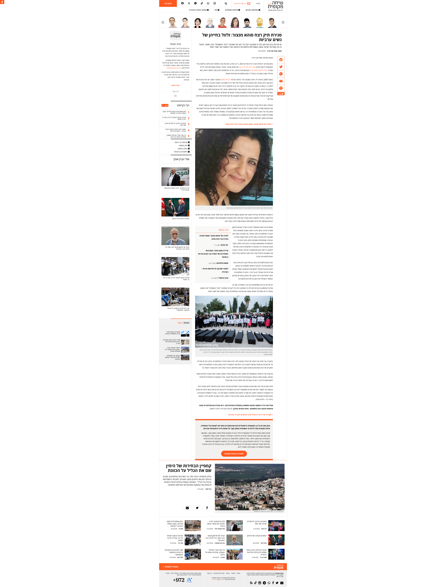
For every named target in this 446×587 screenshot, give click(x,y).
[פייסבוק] (182, 3)
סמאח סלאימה (222, 263)
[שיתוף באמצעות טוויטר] (280, 66)
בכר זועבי (208, 489)
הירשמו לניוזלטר (240, 3)
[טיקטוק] (202, 3)
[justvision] (189, 580)
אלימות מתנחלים (231, 10)
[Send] (226, 3)
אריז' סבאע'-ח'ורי (220, 529)
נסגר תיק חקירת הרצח (247, 67)
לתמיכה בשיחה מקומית (234, 453)
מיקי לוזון (180, 557)
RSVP (222, 579)
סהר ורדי (180, 543)
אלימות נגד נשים (181, 142)
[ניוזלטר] (281, 582)
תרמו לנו (168, 3)
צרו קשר (209, 573)
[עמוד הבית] (275, 5)
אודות (258, 3)
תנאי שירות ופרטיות (218, 573)
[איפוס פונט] (280, 94)
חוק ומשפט (183, 145)
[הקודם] (283, 22)
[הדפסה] (280, 88)
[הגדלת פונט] (282, 94)
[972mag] (178, 580)
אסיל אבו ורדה (272, 51)
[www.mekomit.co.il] (185, 334)
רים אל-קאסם (225, 79)
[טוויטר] (189, 3)
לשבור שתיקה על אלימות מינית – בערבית (214, 270)
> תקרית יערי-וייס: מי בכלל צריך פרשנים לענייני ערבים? (250, 414)
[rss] (251, 582)
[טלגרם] (195, 3)
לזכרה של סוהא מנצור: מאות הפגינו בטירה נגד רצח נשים (214, 237)
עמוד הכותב (175, 85)
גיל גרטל (264, 529)
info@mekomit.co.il (173, 68)
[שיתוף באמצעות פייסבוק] (280, 59)
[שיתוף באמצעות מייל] (280, 81)
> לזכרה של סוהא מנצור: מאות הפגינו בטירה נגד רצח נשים (249, 124)
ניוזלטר (228, 573)
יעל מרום (224, 245)
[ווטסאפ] (208, 3)
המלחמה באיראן (252, 10)
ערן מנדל (214, 579)
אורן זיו (181, 529)
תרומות (233, 573)
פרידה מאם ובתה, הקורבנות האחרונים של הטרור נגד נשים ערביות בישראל (213, 253)
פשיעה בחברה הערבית (198, 10)
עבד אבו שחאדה (220, 543)
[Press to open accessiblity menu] (2, 2)
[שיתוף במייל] (187, 508)
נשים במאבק (182, 148)
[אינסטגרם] (214, 3)
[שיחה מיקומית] (278, 567)
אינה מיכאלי (223, 278)
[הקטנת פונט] (279, 94)
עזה (216, 10)
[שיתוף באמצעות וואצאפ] (280, 73)
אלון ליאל (263, 543)
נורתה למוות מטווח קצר (259, 70)
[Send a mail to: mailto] (175, 95)
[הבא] (162, 22)
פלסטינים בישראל (180, 151)
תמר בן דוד (263, 557)
